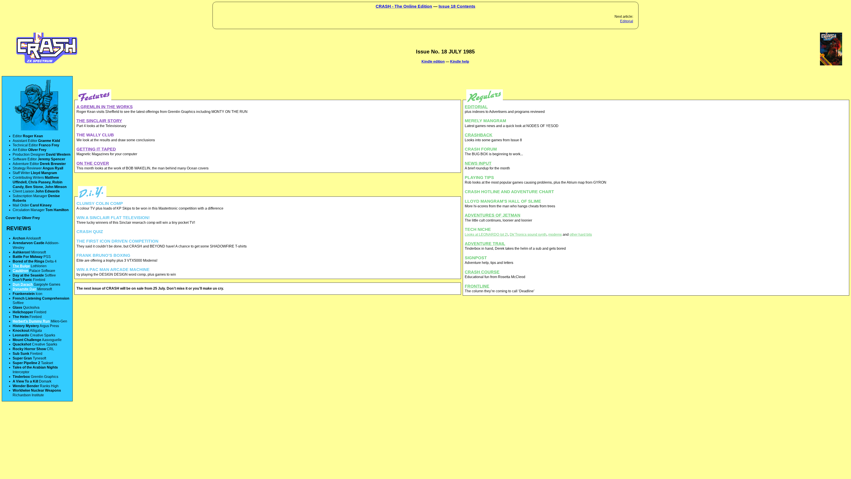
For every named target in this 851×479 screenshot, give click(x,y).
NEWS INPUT (478, 163)
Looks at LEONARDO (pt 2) (486, 234)
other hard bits (581, 234)
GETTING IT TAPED (96, 149)
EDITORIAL (476, 106)
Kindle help (459, 61)
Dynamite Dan (24, 289)
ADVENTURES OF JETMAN (492, 215)
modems (555, 234)
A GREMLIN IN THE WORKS (104, 106)
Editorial (626, 21)
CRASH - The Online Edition (404, 6)
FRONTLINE (477, 286)
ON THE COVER (92, 163)
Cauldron (20, 271)
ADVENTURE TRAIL (485, 243)
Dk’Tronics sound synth (528, 234)
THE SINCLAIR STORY (99, 120)
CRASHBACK (478, 135)
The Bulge (21, 266)
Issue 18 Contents (457, 6)
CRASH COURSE (482, 272)
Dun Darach (23, 284)
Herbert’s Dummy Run (31, 321)
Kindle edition (433, 61)
